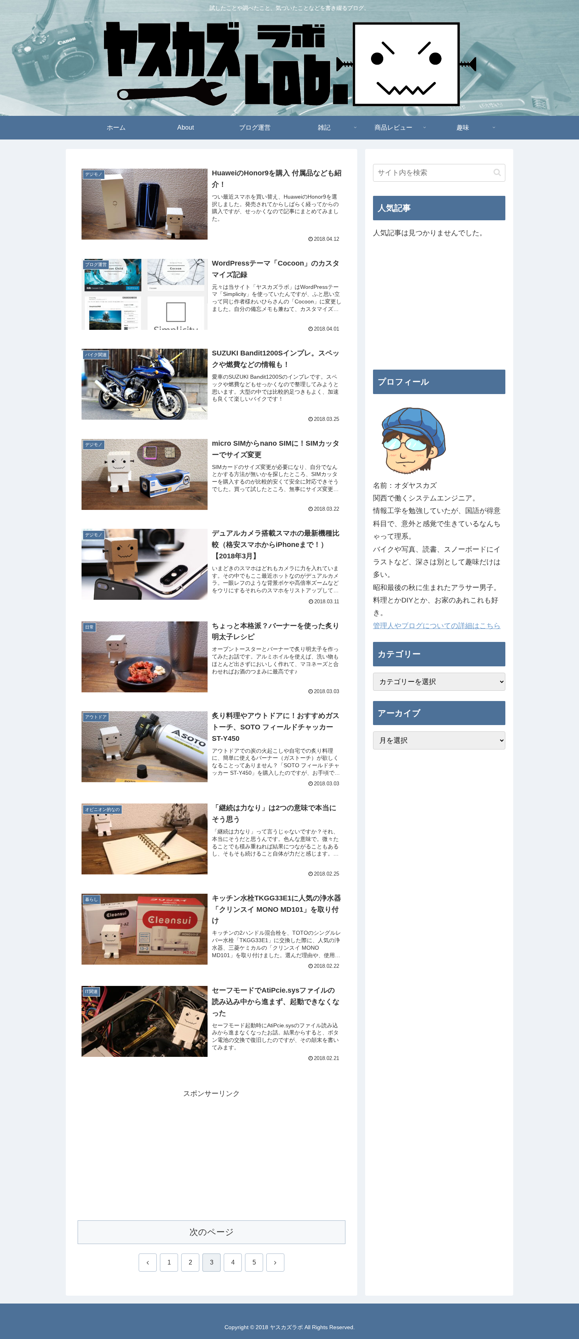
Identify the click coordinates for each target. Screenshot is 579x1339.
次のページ (211, 1232)
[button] (497, 172)
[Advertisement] (211, 1155)
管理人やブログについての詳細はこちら (437, 626)
